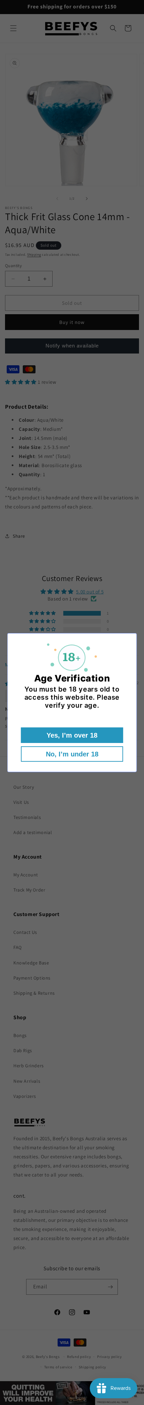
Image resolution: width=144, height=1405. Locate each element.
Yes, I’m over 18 (72, 735)
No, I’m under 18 (72, 754)
